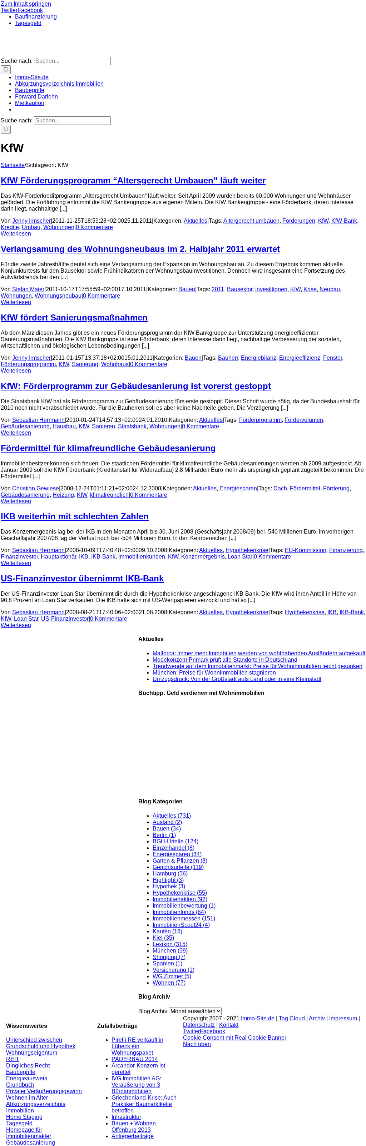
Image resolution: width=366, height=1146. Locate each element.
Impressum (343, 1018)
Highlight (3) (168, 880)
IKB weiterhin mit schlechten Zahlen (75, 516)
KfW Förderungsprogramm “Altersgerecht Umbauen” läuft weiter (133, 180)
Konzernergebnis (203, 557)
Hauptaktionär (58, 557)
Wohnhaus (115, 364)
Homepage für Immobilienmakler (28, 1133)
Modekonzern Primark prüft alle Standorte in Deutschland (225, 660)
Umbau (31, 227)
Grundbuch (20, 1085)
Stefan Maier (28, 289)
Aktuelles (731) (172, 816)
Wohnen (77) (169, 983)
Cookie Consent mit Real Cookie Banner (234, 1038)
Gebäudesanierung (25, 426)
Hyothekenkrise (305, 612)
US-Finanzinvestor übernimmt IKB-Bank (82, 578)
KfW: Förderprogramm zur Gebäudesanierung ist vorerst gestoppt (136, 386)
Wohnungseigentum (31, 1053)
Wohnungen (58, 227)
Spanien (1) (167, 963)
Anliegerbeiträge (133, 1136)
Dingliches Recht (28, 1065)
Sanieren (103, 426)
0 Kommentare (94, 227)
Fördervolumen (304, 420)
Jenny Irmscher (31, 221)
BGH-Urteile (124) (175, 841)
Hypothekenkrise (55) (180, 893)
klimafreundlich (109, 495)
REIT (12, 1059)
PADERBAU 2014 (135, 1059)
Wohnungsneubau (58, 296)
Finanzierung (346, 550)
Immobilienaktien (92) (180, 899)
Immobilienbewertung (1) (184, 906)
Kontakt (228, 1025)
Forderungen (298, 221)
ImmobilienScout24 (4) (181, 925)
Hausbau (64, 426)
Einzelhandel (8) (173, 848)
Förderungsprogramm (28, 364)
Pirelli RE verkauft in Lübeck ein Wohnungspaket (137, 1046)
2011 (218, 289)
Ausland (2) (167, 822)
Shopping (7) (169, 957)
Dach (280, 488)
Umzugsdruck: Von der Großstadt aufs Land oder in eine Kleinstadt (237, 679)
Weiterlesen (16, 234)
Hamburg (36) (170, 873)
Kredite (10, 227)
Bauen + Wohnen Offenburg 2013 (134, 1126)
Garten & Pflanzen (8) (180, 861)
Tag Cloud (292, 1018)
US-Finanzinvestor (65, 619)
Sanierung (85, 364)
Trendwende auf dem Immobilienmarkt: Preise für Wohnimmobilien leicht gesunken (257, 666)
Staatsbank (132, 426)
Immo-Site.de (257, 1018)
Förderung (336, 488)
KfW (323, 221)
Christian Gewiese (35, 488)
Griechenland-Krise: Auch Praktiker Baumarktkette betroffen (144, 1104)
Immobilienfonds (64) (179, 912)
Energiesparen (238, 488)
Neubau (330, 289)
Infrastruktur (126, 1117)
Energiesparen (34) (177, 854)
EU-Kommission (305, 550)
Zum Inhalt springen (26, 4)
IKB (83, 557)
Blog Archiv (152, 1011)
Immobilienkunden (141, 557)
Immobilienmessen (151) (184, 918)
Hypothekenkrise (247, 550)
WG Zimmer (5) (172, 976)
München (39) (170, 951)
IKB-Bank (103, 557)
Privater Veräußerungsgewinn (44, 1091)
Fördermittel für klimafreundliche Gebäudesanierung (108, 448)
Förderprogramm (260, 420)
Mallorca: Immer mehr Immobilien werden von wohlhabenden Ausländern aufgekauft (259, 653)
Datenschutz (199, 1025)
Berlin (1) (164, 835)
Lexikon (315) (170, 944)
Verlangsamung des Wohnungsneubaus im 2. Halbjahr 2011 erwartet (140, 249)
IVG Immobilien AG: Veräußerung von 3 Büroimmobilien (136, 1084)
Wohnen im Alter (27, 1098)
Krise (310, 289)
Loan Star (240, 557)
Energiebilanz (258, 358)
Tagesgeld (19, 1123)
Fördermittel (305, 488)
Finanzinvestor (19, 557)
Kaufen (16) (167, 931)
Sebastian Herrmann (38, 420)
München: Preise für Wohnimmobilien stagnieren (214, 673)
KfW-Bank (344, 221)
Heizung (63, 495)
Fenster (332, 358)
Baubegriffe (20, 1072)
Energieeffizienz (299, 358)
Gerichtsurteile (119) (178, 867)
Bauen (186, 289)
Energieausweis (26, 1078)
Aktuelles (195, 221)
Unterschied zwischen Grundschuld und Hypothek (40, 1043)
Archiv (317, 1018)
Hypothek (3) (169, 886)
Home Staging (24, 1117)
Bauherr (228, 358)
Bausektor (239, 289)
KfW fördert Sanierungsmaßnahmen (74, 317)
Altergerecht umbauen (251, 221)
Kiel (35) (163, 938)
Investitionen (271, 289)
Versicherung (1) (173, 970)
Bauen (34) (167, 829)
